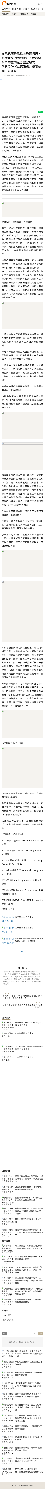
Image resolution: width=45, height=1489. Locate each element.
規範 (4, 1333)
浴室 (34, 13)
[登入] (38, 4)
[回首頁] (9, 3)
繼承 (15, 13)
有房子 (26, 8)
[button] (42, 4)
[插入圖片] (35, 1333)
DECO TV (29, 75)
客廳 (12, 909)
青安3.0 (6, 13)
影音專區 (35, 8)
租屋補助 (24, 13)
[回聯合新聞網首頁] (4, 3)
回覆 (40, 1333)
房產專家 (16, 8)
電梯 (5, 909)
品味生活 (6, 8)
